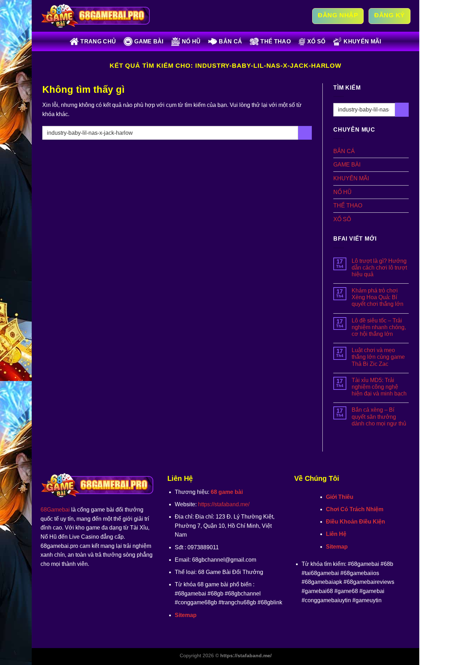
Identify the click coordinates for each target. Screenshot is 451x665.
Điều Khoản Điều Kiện (355, 522)
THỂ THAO (275, 41)
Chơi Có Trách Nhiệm (354, 509)
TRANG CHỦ (98, 41)
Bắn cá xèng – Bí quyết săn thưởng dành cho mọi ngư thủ (379, 416)
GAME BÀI (148, 41)
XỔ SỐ (316, 41)
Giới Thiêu (339, 497)
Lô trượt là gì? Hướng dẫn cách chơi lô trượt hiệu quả (379, 267)
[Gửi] (305, 133)
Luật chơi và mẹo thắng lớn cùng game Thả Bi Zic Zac (378, 357)
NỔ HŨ (191, 41)
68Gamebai (55, 510)
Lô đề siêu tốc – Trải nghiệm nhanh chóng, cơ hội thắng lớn (379, 327)
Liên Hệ (336, 534)
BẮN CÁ (230, 41)
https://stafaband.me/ (223, 504)
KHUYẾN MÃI (362, 41)
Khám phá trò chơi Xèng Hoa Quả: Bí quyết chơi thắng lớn (377, 297)
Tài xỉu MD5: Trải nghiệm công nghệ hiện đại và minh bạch (379, 387)
